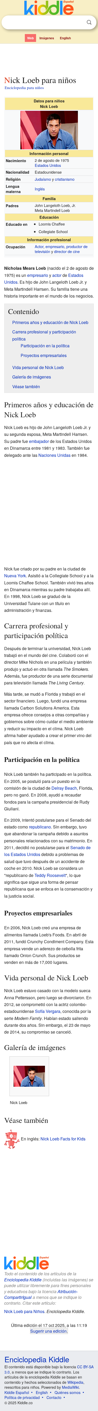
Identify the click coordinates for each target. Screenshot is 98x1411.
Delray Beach (64, 788)
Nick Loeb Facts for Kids (63, 1139)
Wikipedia (75, 1382)
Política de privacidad (22, 1397)
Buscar (89, 22)
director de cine (67, 251)
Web (30, 38)
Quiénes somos (67, 1392)
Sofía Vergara (47, 1011)
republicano (40, 827)
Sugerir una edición (48, 1331)
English (65, 38)
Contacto (54, 1397)
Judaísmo (43, 179)
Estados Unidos (48, 165)
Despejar (78, 22)
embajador (39, 441)
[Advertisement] (49, 58)
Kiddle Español (16, 1392)
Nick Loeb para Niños (24, 1311)
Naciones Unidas (54, 455)
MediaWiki (70, 1387)
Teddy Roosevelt (50, 875)
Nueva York (15, 576)
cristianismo (64, 179)
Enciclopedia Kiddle (23, 1280)
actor (56, 275)
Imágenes (46, 38)
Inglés (40, 188)
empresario (54, 246)
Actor (39, 246)
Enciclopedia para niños (24, 87)
